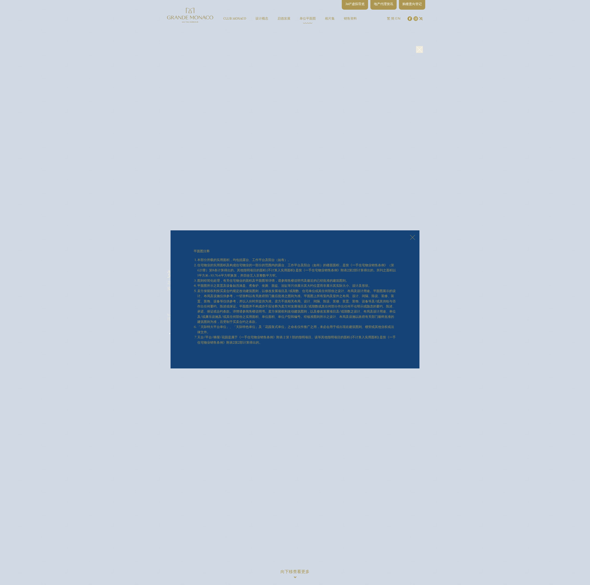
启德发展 (283, 18)
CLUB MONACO (234, 18)
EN (398, 18)
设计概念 (261, 18)
